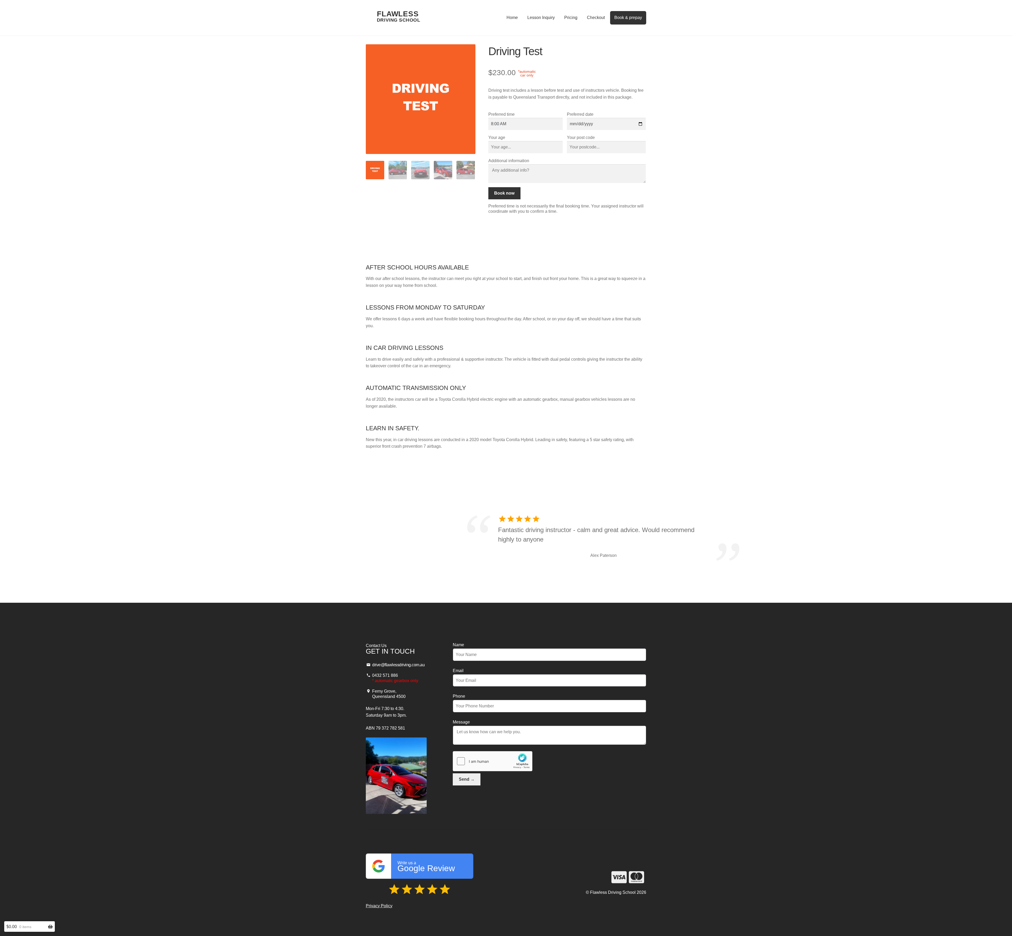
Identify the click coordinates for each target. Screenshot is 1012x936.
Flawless (398, 16)
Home (512, 17)
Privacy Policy (379, 906)
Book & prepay (628, 17)
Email (458, 670)
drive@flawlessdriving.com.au (398, 665)
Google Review (426, 867)
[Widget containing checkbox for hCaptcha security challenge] (492, 761)
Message (461, 722)
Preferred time (501, 114)
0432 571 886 (385, 675)
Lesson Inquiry (541, 17)
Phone (459, 696)
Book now (504, 193)
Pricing (570, 17)
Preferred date (580, 114)
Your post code (581, 137)
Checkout (596, 17)
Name (458, 645)
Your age (496, 137)
